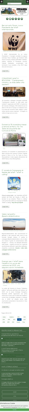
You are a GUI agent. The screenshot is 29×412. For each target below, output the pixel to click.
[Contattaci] (21, 20)
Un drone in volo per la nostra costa (12, 370)
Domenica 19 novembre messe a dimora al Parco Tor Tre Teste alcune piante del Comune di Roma (14, 128)
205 (14, 319)
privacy (15, 396)
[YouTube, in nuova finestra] (15, 20)
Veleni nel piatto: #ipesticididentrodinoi (11, 215)
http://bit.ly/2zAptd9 (17, 202)
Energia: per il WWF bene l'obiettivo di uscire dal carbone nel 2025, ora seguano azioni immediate (12, 264)
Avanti (18, 322)
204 (9, 319)
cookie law (15, 400)
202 (24, 317)
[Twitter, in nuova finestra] (13, 20)
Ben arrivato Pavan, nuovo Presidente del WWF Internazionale (12, 27)
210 (13, 322)
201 (18, 317)
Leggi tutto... (5, 71)
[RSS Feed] (18, 20)
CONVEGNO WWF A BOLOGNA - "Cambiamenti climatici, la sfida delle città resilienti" (13, 81)
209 (8, 322)
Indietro (11, 317)
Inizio (4, 317)
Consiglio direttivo (7, 379)
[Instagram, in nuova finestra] (10, 20)
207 (24, 319)
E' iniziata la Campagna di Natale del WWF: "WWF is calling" (12, 172)
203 (4, 319)
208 (4, 322)
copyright (14, 391)
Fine (23, 322)
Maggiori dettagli (22, 407)
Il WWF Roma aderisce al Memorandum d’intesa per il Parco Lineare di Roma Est (12, 350)
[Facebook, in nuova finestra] (7, 20)
